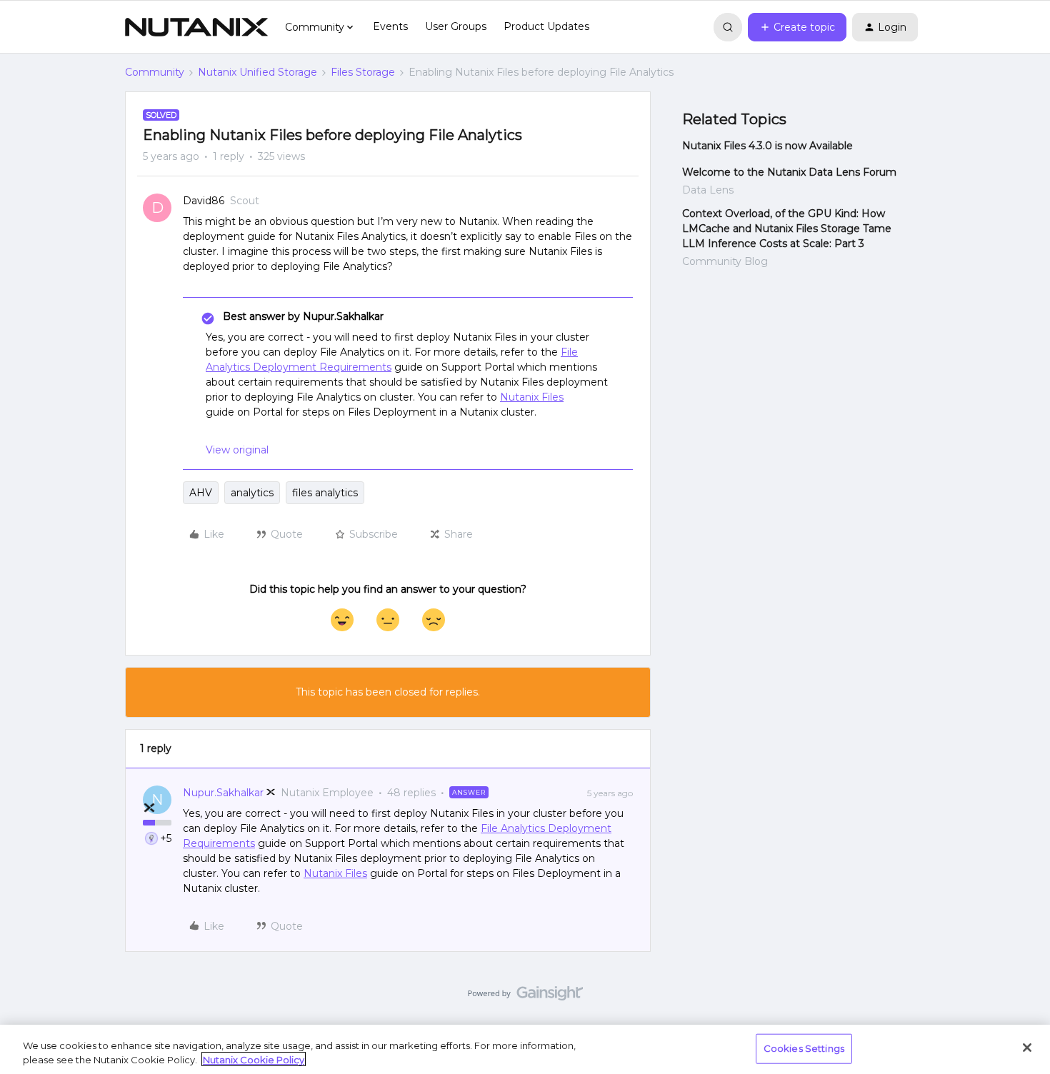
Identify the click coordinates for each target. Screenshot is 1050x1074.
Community (154, 72)
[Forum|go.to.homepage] (196, 27)
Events (390, 26)
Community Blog (725, 261)
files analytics (325, 492)
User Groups (455, 26)
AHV (200, 492)
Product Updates (546, 26)
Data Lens (708, 190)
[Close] (1027, 1047)
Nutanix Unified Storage (257, 72)
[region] (525, 1049)
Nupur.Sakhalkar (223, 792)
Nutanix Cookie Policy (253, 1059)
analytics (252, 492)
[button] (797, 27)
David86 (203, 200)
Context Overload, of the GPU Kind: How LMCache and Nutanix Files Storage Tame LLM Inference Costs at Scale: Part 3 (786, 228)
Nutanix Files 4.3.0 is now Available (767, 145)
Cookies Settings (804, 1048)
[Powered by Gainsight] (525, 997)
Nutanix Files (532, 397)
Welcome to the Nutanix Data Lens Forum (789, 172)
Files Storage (363, 72)
